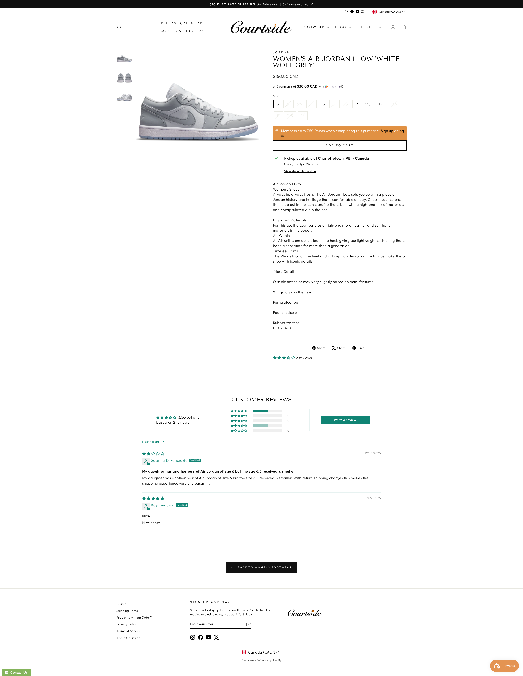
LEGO (341, 27)
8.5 (345, 104)
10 (380, 104)
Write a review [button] (345, 420)
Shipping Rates (127, 611)
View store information (300, 171)
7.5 (322, 104)
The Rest (367, 27)
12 (302, 115)
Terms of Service (128, 631)
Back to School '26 (182, 31)
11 (278, 115)
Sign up (387, 130)
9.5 (368, 104)
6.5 (299, 104)
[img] (153, 453)
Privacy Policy (126, 624)
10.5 (393, 104)
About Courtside (128, 638)
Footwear (313, 27)
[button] (340, 86)
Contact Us (18, 672)
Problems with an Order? (134, 617)
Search (121, 604)
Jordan (281, 52)
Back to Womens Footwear (264, 567)
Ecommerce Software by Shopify (261, 660)
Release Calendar (182, 23)
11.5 (290, 115)
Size (277, 96)
